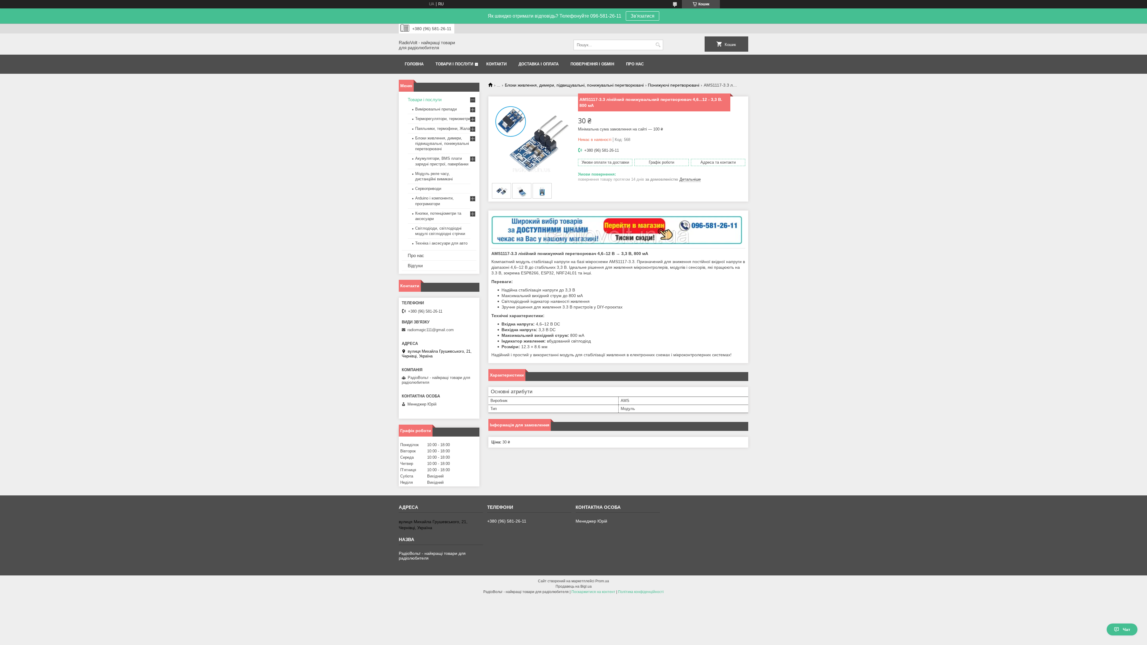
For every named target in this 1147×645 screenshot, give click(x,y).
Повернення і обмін (592, 64)
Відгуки (415, 265)
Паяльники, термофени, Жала (442, 128)
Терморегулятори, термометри (442, 118)
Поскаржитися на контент (593, 592)
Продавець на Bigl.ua (574, 586)
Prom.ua (602, 581)
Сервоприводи (428, 188)
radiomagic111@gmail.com (430, 330)
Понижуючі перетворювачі (673, 85)
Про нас (635, 64)
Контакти (496, 64)
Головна (414, 64)
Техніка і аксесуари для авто (441, 243)
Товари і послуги (454, 64)
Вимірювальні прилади (436, 109)
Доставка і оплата (539, 64)
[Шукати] (658, 45)
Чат (1126, 629)
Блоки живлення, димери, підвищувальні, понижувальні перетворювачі (574, 85)
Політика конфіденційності (641, 592)
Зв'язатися (642, 16)
